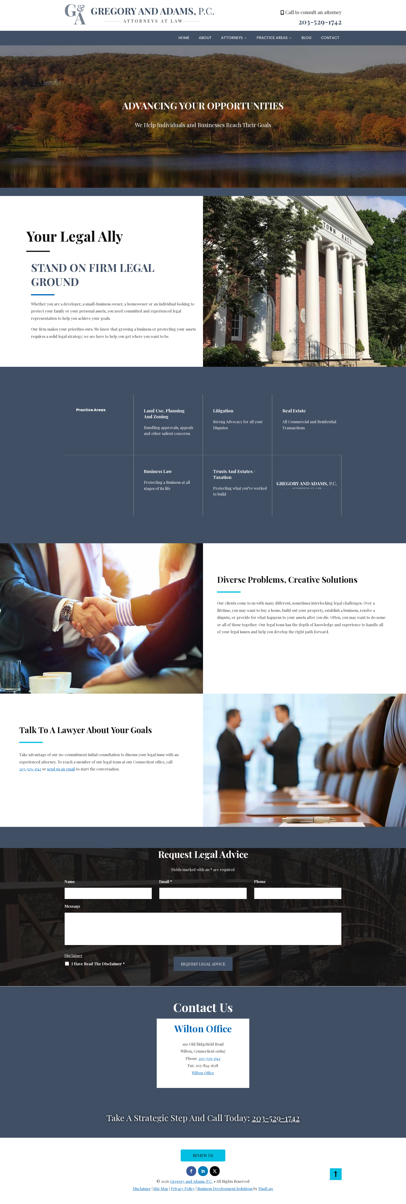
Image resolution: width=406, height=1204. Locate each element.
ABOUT (205, 37)
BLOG (306, 37)
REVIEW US (203, 1155)
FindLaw (265, 1188)
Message (72, 906)
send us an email (61, 768)
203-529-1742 (320, 21)
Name (69, 881)
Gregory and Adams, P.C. (191, 1181)
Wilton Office (203, 1072)
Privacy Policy (183, 1188)
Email (165, 881)
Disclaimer (73, 955)
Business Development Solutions (225, 1188)
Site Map (160, 1188)
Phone (260, 881)
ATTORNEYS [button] (232, 37)
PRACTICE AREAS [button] (272, 37)
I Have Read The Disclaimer (98, 964)
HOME (183, 37)
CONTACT (330, 37)
